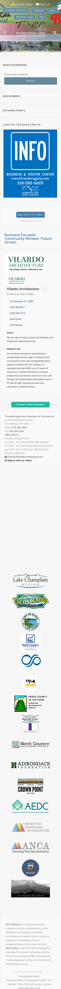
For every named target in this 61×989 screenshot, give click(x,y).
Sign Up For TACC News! (30, 214)
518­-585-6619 (19, 427)
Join (42, 17)
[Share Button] (44, 289)
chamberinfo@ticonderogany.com (25, 456)
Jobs (52, 10)
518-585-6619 (23, 4)
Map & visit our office (20, 460)
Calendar (38, 10)
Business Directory (16, 10)
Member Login (24, 17)
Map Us (45, 4)
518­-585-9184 (16, 431)
